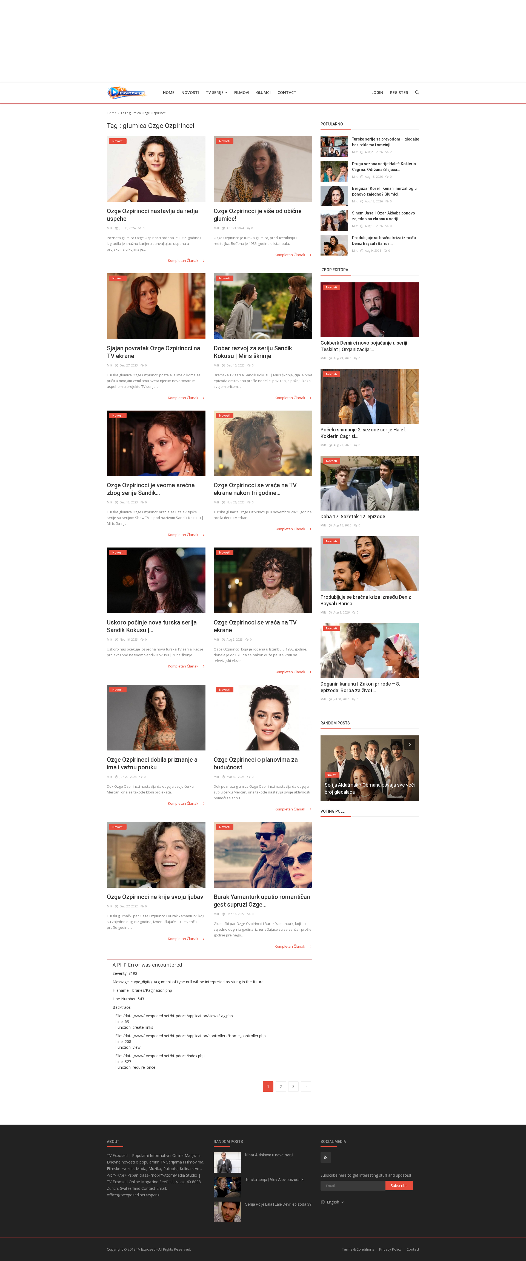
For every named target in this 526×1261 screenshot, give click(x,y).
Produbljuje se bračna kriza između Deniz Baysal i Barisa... (384, 241)
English (333, 1202)
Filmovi (241, 92)
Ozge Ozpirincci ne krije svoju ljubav (155, 896)
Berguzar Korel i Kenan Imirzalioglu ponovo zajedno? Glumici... (384, 191)
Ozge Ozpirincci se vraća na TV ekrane (255, 626)
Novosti (190, 92)
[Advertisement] (263, 41)
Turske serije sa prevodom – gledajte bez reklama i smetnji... (385, 142)
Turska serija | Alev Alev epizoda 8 (274, 1179)
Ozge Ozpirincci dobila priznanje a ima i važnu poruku (152, 763)
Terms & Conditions (358, 1249)
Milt (109, 228)
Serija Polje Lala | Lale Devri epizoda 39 (278, 1204)
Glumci (263, 92)
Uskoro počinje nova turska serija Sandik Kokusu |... (152, 626)
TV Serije (215, 92)
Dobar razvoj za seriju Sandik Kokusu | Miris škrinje (253, 352)
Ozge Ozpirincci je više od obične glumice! (258, 215)
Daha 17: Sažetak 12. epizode (353, 516)
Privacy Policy (390, 1249)
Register (399, 92)
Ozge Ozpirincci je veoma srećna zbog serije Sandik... (151, 489)
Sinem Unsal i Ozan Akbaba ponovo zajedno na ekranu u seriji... (383, 216)
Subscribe (399, 1185)
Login (377, 92)
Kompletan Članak (183, 260)
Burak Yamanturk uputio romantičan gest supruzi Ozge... (262, 900)
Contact (287, 92)
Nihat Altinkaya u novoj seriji (269, 1155)
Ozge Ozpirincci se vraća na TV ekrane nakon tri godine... (255, 489)
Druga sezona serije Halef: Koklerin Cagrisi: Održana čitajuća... (384, 167)
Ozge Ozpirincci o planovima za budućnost (256, 763)
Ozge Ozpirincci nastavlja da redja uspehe (152, 215)
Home (169, 92)
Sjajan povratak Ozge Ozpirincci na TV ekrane (153, 352)
